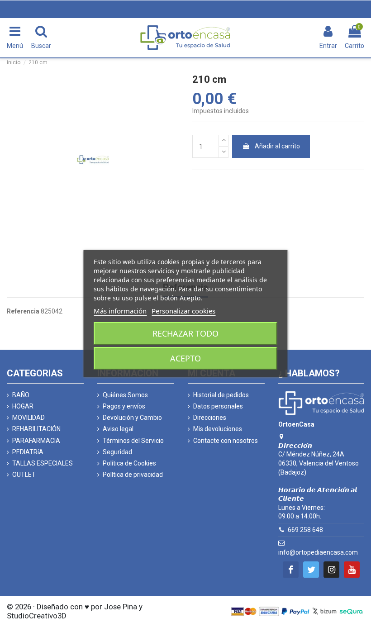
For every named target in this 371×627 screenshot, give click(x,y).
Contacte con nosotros (225, 440)
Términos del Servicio (133, 440)
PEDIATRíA (27, 452)
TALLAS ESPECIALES (42, 463)
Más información (120, 310)
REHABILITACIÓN (36, 428)
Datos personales (218, 406)
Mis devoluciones (217, 428)
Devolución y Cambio (132, 417)
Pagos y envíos (124, 406)
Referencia (23, 311)
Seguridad (117, 452)
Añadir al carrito (277, 146)
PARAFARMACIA (36, 440)
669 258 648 (305, 529)
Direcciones (209, 417)
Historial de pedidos (221, 395)
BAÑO (20, 395)
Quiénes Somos (125, 395)
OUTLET (24, 474)
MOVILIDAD (28, 417)
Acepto (185, 358)
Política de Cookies (129, 463)
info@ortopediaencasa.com (318, 552)
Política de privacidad (133, 474)
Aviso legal (118, 428)
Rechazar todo (185, 333)
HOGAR (22, 406)
